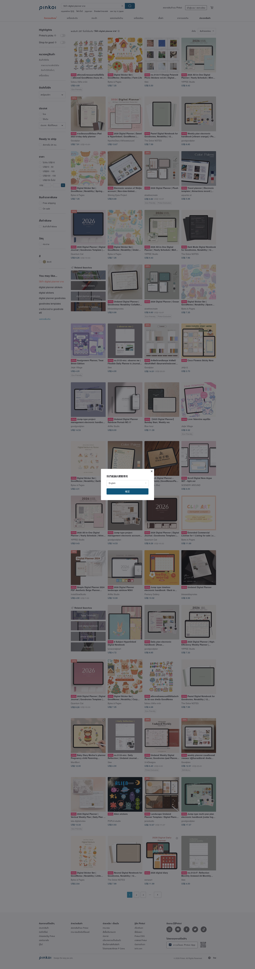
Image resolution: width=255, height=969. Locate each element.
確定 (127, 491)
